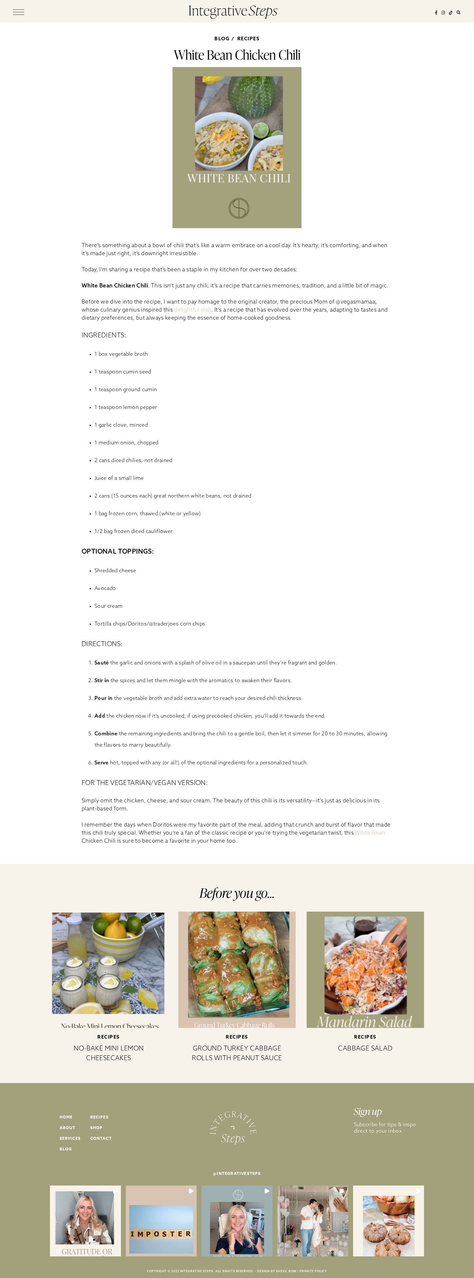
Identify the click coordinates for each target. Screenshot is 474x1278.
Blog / (225, 38)
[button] (85, 1221)
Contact (101, 1138)
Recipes (248, 38)
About (68, 1127)
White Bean (370, 832)
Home (66, 1117)
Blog (66, 1149)
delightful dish (192, 309)
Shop (96, 1127)
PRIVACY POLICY (313, 1271)
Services (70, 1138)
